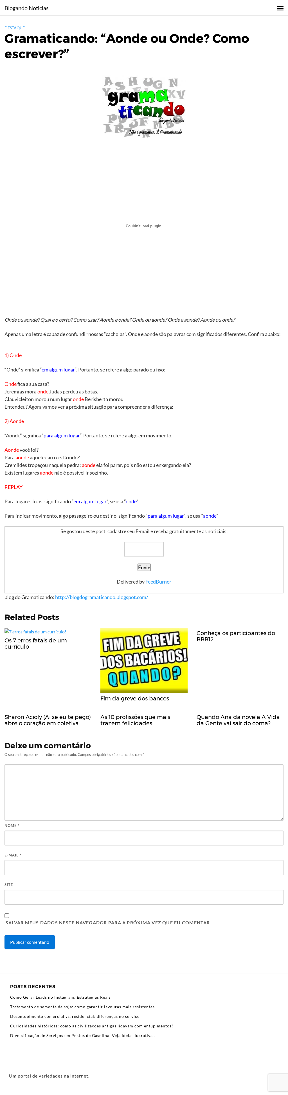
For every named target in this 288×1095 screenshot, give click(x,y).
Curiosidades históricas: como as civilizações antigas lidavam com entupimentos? (92, 1025)
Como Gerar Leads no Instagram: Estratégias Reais (60, 997)
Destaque (14, 27)
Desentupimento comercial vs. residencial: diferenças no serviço (75, 1016)
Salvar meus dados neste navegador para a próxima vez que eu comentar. (109, 922)
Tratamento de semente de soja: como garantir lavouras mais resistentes (82, 1006)
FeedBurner (158, 581)
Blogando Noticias (26, 8)
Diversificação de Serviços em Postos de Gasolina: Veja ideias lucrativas (82, 1035)
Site (8, 884)
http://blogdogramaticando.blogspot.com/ (101, 597)
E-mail (12, 855)
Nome (11, 825)
